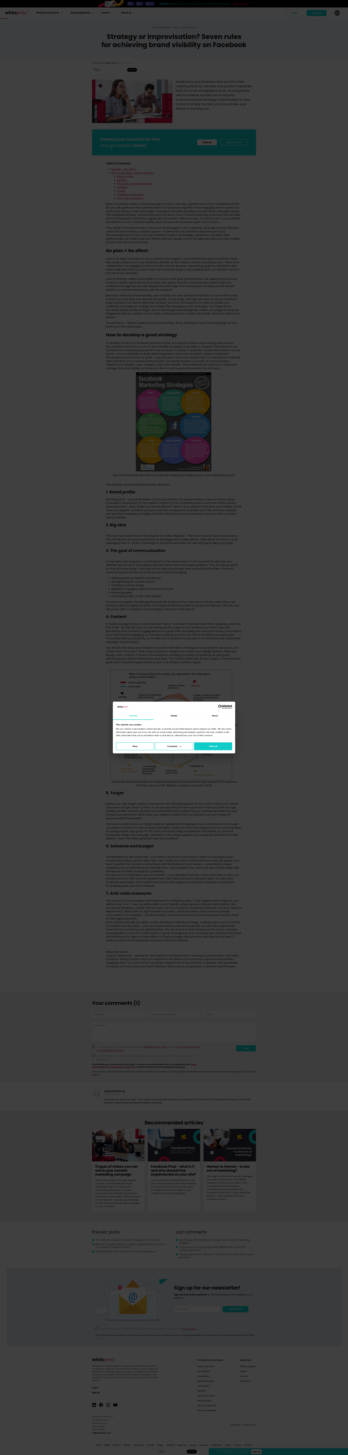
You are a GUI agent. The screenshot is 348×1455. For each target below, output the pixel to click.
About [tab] (215, 716)
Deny (135, 746)
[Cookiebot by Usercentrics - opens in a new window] (220, 707)
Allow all (213, 746)
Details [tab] (174, 716)
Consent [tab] (133, 716)
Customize (172, 746)
